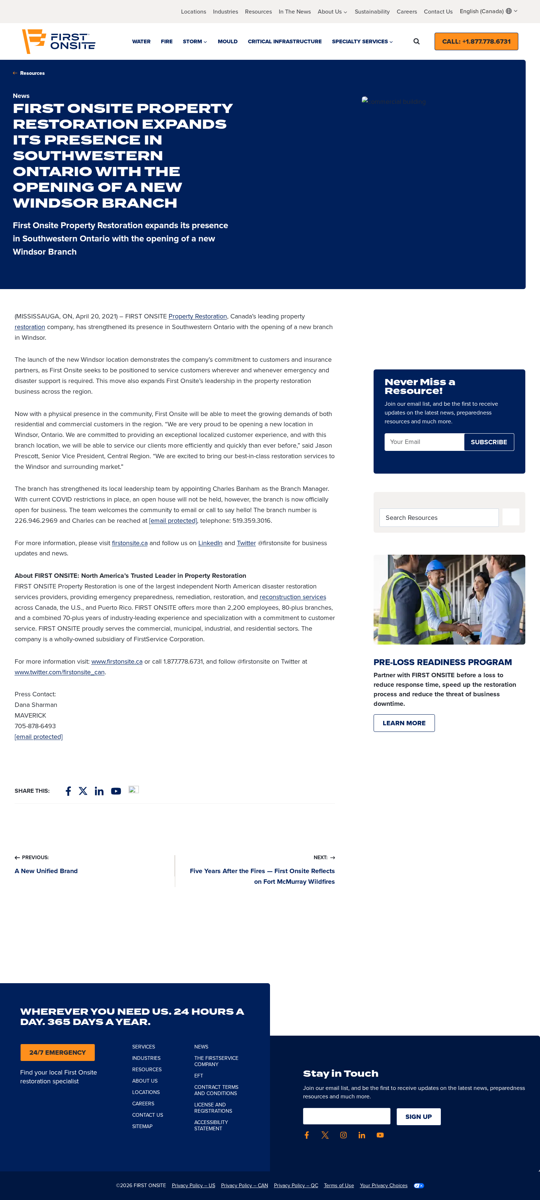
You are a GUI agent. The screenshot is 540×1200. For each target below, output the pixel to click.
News (201, 1047)
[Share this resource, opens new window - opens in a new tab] (134, 791)
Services (143, 1047)
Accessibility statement (211, 1125)
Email (397, 442)
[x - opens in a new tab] (325, 1135)
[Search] (511, 516)
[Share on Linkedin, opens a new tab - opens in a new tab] (99, 791)
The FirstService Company (216, 1061)
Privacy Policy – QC (296, 1185)
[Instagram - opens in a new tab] (343, 1135)
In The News (295, 11)
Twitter (246, 543)
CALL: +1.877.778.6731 (476, 41)
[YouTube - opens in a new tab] (380, 1135)
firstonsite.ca (130, 543)
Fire (167, 41)
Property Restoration (198, 316)
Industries (225, 11)
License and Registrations (213, 1108)
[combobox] (489, 11)
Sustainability (372, 11)
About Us (145, 1081)
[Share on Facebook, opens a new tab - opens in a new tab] (68, 791)
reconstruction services (293, 597)
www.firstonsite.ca (117, 661)
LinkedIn (210, 543)
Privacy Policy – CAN (244, 1185)
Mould (228, 41)
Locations (193, 11)
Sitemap (142, 1126)
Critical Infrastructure (285, 41)
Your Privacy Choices (384, 1185)
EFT (198, 1076)
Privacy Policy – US (193, 1185)
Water (141, 41)
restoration (30, 327)
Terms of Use (339, 1185)
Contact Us (438, 11)
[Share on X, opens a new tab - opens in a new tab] (83, 791)
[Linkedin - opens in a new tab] (362, 1135)
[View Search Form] (416, 41)
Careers (407, 11)
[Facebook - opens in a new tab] (306, 1135)
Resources (258, 11)
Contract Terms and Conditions (216, 1090)
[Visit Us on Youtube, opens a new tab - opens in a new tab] (116, 791)
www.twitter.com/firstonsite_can (60, 672)
